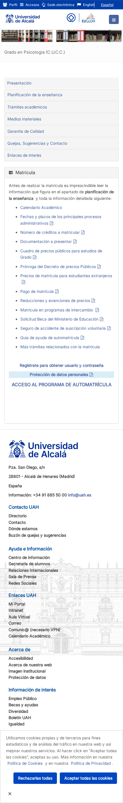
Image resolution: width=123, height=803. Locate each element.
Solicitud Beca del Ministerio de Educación (59, 319)
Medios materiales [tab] (24, 118)
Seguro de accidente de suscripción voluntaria (63, 328)
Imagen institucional (27, 671)
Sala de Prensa (22, 576)
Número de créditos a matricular (50, 232)
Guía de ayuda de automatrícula (49, 337)
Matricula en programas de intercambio (57, 309)
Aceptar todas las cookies (88, 778)
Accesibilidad (21, 658)
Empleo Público (23, 698)
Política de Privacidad (91, 763)
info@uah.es (79, 494)
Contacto (17, 522)
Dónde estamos (23, 528)
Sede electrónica (60, 5)
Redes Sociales (23, 583)
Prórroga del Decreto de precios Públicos (58, 266)
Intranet (16, 610)
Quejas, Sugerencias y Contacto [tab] (37, 143)
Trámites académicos (27, 106)
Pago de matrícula (37, 291)
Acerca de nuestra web (30, 664)
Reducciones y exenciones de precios (55, 300)
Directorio (18, 515)
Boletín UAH (20, 717)
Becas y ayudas (23, 704)
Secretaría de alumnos (29, 563)
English (88, 5)
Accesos (32, 5)
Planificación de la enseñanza (34, 94)
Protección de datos (27, 677)
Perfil (12, 5)
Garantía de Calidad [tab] (25, 131)
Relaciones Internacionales (33, 570)
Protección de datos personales (59, 374)
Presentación (19, 82)
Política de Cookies (25, 763)
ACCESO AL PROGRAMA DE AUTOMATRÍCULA (62, 384)
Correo (15, 623)
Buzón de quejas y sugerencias (37, 535)
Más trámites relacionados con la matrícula (60, 346)
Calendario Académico (41, 207)
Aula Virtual (19, 616)
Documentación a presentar (46, 241)
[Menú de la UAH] (114, 19)
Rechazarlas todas (35, 778)
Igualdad (16, 723)
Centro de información (29, 557)
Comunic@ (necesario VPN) (34, 629)
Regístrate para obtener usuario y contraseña (62, 365)
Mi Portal (17, 603)
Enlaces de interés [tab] (24, 155)
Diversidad (18, 711)
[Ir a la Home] (22, 16)
